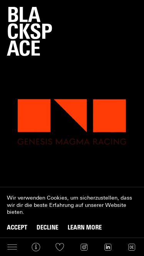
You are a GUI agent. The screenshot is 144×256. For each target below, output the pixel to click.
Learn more (85, 228)
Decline (47, 228)
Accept (17, 228)
